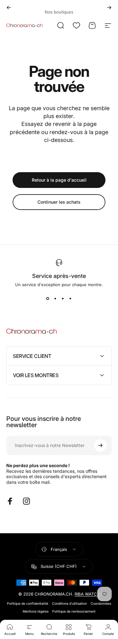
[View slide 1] (48, 298)
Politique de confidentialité (27, 604)
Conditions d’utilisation (69, 604)
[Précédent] (9, 7)
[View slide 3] (63, 298)
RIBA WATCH (87, 594)
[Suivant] (109, 7)
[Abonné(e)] (100, 445)
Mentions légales (35, 611)
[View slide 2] (55, 298)
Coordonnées (101, 604)
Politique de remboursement (73, 611)
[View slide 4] (70, 298)
